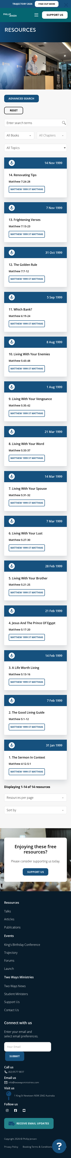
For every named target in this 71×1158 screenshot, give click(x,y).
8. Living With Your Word (26, 444)
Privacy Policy (11, 1146)
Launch (9, 969)
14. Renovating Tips (23, 175)
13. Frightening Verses (25, 220)
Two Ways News (15, 986)
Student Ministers (16, 994)
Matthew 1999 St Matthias (26, 189)
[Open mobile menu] (36, 14)
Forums (9, 960)
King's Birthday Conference (22, 945)
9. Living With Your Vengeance (30, 399)
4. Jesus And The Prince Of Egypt (32, 623)
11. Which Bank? (20, 309)
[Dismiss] (66, 5)
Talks (7, 911)
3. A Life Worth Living (24, 668)
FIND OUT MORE (46, 3)
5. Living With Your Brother (28, 578)
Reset (14, 110)
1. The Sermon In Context (27, 757)
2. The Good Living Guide (26, 712)
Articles (9, 919)
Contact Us (11, 1010)
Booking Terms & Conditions (37, 1146)
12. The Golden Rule (23, 265)
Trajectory (10, 953)
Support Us (55, 15)
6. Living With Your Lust (25, 533)
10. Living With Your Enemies (29, 354)
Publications (12, 927)
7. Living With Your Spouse (28, 488)
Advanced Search (21, 98)
